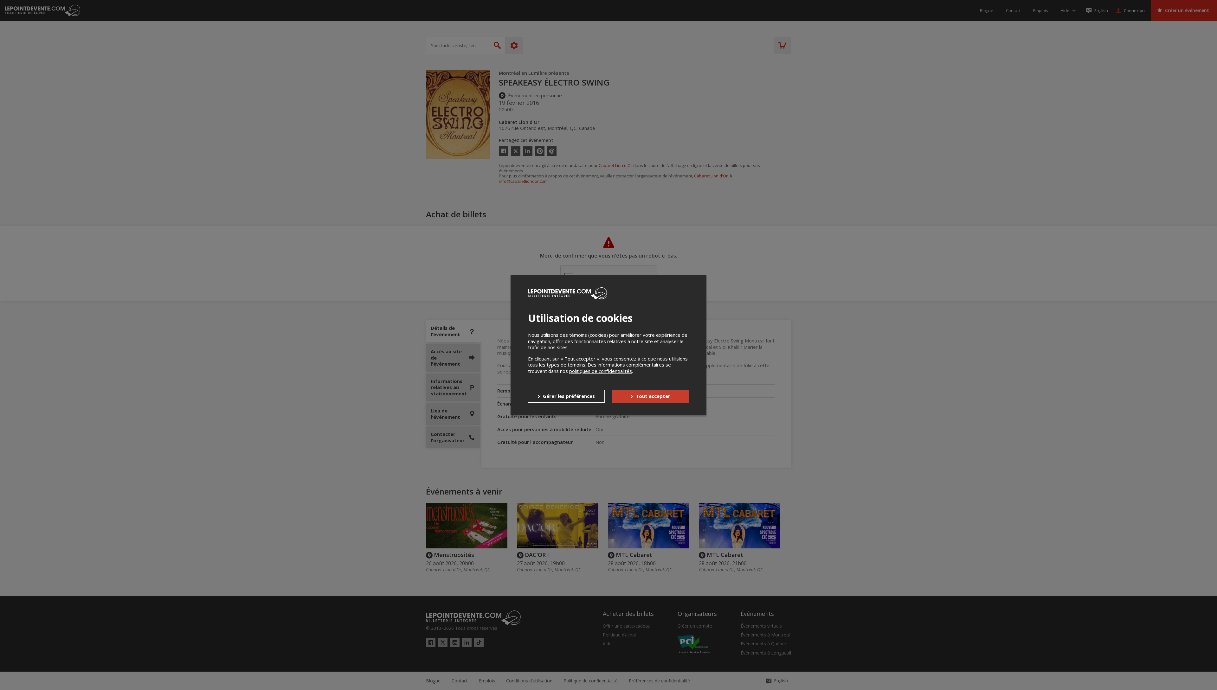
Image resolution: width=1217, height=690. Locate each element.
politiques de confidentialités (600, 371)
